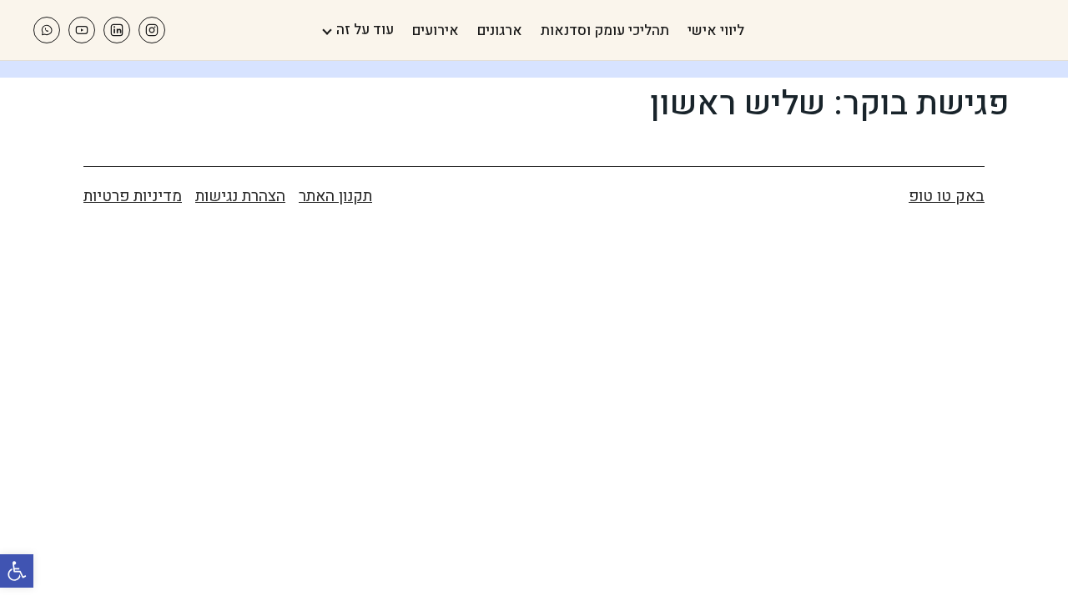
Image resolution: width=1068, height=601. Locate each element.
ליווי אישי (716, 30)
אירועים (435, 30)
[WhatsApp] (46, 30)
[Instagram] (152, 30)
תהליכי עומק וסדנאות (605, 30)
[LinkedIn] (116, 30)
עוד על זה (365, 30)
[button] (16, 571)
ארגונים (499, 30)
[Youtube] (81, 30)
